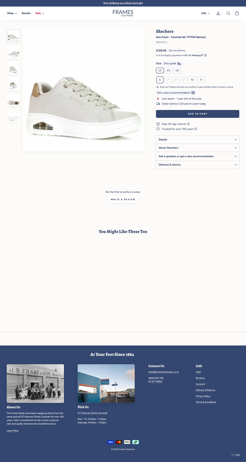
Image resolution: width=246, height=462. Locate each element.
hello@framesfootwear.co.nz (163, 372)
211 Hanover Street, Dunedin (93, 413)
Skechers (165, 31)
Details (163, 139)
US (160, 70)
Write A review (123, 199)
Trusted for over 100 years (178, 129)
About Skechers (168, 147)
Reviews (200, 378)
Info (204, 13)
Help (198, 372)
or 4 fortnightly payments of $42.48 (178, 55)
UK (177, 70)
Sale (38, 13)
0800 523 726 (155, 378)
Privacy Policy (203, 396)
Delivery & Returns (205, 390)
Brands (26, 13)
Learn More (13, 430)
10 (192, 79)
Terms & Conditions (206, 402)
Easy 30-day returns (174, 124)
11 (201, 79)
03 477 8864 (155, 381)
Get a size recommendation (174, 92)
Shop (10, 13)
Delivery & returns (170, 164)
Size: (166, 63)
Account (200, 384)
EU (168, 70)
